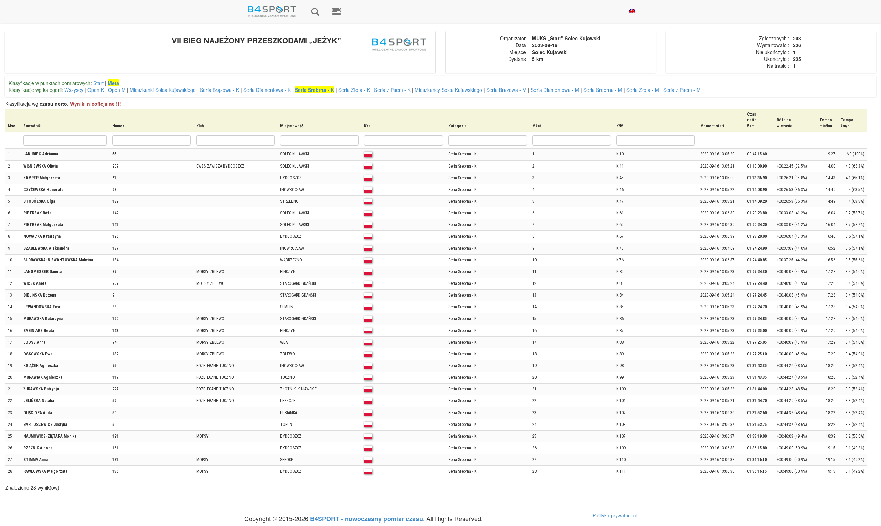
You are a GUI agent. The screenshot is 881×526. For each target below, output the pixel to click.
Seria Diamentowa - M (555, 89)
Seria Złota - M (642, 89)
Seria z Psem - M (682, 89)
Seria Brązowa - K (219, 89)
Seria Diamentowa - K (267, 89)
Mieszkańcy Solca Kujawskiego (448, 89)
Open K (95, 89)
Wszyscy (73, 89)
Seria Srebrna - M (602, 89)
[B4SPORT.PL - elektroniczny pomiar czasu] (336, 11)
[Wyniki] (315, 11)
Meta (113, 82)
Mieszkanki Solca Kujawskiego (163, 89)
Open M (117, 89)
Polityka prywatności (615, 515)
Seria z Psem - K (392, 89)
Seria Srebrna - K (314, 89)
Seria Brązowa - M (506, 89)
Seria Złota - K (354, 89)
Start (98, 82)
